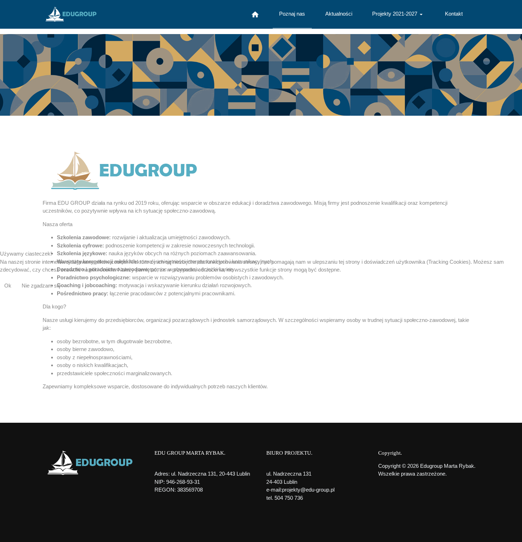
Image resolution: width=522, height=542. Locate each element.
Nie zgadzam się (41, 286)
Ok (7, 286)
